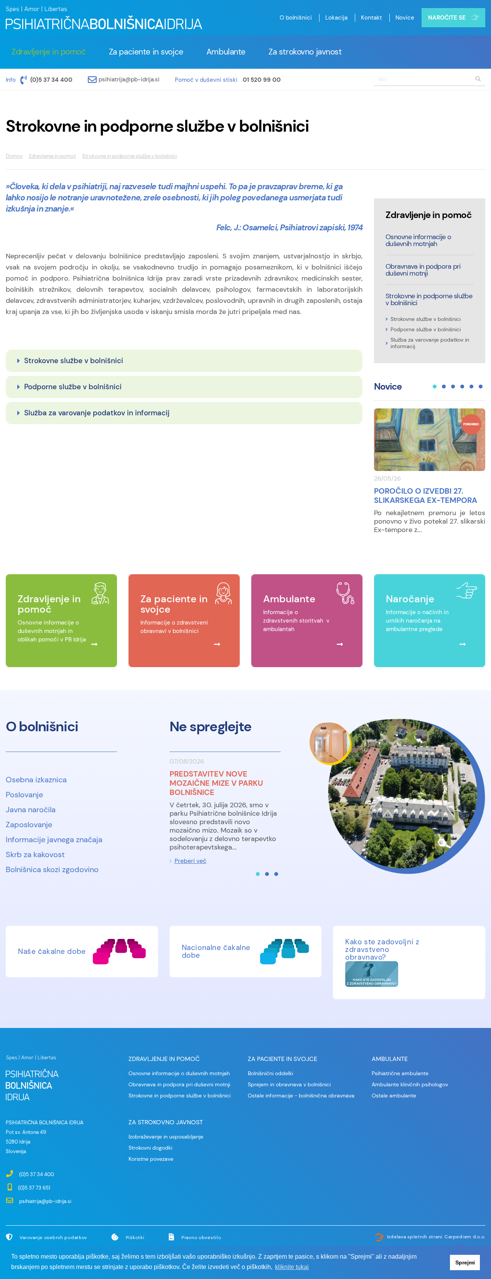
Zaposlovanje (29, 825)
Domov (14, 156)
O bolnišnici (296, 17)
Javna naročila (31, 810)
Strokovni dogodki (150, 1147)
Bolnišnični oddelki (270, 1073)
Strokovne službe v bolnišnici (73, 360)
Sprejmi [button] (465, 1262)
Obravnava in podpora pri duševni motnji (423, 270)
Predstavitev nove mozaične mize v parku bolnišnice (216, 783)
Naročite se (447, 17)
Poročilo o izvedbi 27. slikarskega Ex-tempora (425, 495)
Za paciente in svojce (146, 51)
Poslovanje (24, 795)
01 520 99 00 (262, 80)
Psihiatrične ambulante (400, 1073)
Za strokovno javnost (305, 51)
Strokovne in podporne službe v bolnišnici (429, 299)
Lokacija (336, 17)
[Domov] (104, 18)
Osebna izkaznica (36, 780)
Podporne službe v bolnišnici (73, 387)
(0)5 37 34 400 (51, 80)
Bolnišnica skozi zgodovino (52, 869)
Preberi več (190, 861)
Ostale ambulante (394, 1095)
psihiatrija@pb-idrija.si (129, 79)
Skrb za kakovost (35, 854)
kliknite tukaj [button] (292, 1267)
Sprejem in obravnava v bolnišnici (289, 1084)
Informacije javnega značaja (54, 839)
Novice (404, 17)
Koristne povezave (151, 1158)
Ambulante (226, 51)
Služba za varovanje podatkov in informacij (97, 413)
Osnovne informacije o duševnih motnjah (418, 240)
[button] (434, 386)
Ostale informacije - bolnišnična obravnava (301, 1095)
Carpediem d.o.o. (465, 1237)
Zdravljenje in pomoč (49, 51)
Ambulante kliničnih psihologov (410, 1084)
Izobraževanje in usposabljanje (166, 1136)
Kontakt (371, 17)
